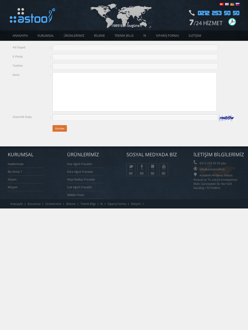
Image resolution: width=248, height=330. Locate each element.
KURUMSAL (46, 35)
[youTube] (163, 169)
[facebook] (141, 169)
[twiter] (130, 169)
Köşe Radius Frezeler (81, 179)
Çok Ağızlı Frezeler (79, 187)
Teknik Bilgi (88, 204)
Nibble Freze (75, 195)
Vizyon (12, 179)
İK (144, 35)
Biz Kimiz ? (15, 172)
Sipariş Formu (167, 35)
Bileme (71, 204)
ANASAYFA (20, 35)
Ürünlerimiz (53, 204)
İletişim (136, 204)
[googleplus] (152, 169)
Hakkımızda (15, 164)
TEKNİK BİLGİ (124, 35)
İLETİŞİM (195, 35)
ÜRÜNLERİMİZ (74, 35)
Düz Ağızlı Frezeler (79, 164)
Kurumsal (34, 204)
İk (102, 204)
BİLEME (99, 35)
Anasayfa (16, 204)
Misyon (12, 187)
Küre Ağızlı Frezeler (80, 172)
